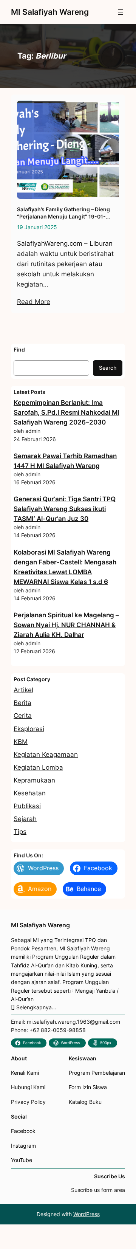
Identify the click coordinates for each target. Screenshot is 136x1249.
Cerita (23, 715)
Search (107, 367)
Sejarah (25, 819)
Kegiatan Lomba (38, 767)
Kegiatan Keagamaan (46, 754)
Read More (33, 301)
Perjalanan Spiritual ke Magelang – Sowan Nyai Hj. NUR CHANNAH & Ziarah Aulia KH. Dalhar (66, 624)
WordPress (86, 1214)
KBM (21, 741)
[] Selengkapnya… (33, 1007)
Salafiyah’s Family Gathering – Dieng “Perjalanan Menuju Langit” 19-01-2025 (63, 213)
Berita (22, 703)
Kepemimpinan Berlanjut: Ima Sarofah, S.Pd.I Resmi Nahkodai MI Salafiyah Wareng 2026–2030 (66, 412)
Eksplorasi (29, 729)
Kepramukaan (34, 780)
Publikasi (27, 806)
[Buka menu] (120, 12)
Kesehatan (30, 793)
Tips (20, 831)
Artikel (23, 690)
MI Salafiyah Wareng (50, 12)
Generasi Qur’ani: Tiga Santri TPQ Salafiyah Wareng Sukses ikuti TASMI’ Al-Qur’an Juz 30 (65, 508)
